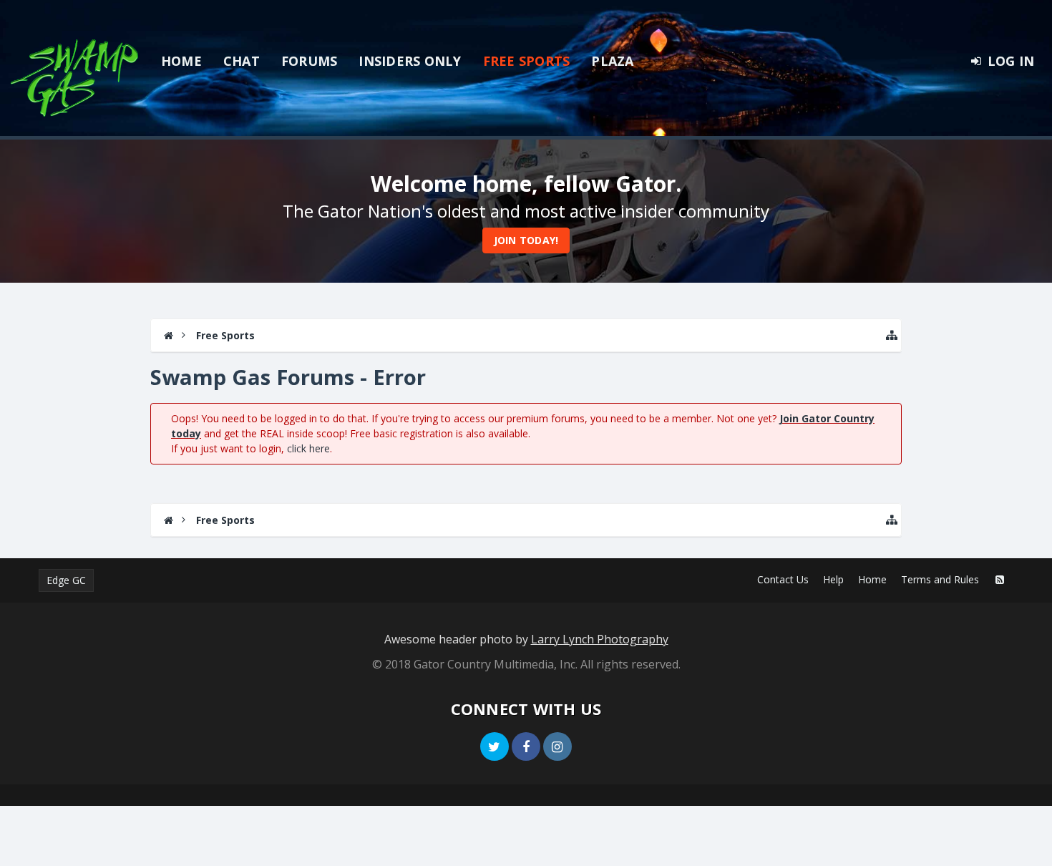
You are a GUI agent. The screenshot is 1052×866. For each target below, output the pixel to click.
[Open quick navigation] (891, 335)
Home (181, 60)
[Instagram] (557, 746)
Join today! (526, 240)
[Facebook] (526, 746)
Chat (241, 60)
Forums (309, 60)
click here (308, 448)
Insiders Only (410, 60)
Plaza (612, 60)
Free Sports (526, 60)
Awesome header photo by (526, 639)
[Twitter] (494, 746)
